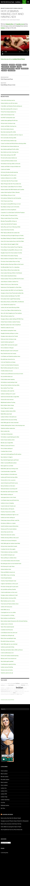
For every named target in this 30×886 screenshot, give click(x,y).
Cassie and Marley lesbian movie (9, 160)
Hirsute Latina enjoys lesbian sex (9, 157)
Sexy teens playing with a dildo (8, 132)
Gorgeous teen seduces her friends (9, 336)
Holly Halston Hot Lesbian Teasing (9, 255)
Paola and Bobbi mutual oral (8, 572)
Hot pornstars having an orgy (8, 123)
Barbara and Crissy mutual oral (8, 658)
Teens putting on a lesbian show (8, 557)
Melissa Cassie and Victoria (7, 445)
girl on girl (19, 691)
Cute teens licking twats (7, 434)
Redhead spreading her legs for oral (9, 514)
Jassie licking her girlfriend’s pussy (9, 483)
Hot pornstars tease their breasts (9, 546)
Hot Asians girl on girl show (7, 566)
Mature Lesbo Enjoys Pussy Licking (9, 218)
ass (13, 689)
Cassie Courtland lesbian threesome (10, 365)
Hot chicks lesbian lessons (7, 129)
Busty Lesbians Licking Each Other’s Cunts (11, 258)
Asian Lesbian (4, 770)
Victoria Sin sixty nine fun (7, 399)
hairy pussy (22, 689)
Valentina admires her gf (7, 672)
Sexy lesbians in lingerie (6, 457)
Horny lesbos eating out (7, 448)
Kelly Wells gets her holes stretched (9, 422)
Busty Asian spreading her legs (8, 638)
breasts (17, 692)
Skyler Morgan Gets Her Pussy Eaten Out (11, 183)
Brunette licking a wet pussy (8, 641)
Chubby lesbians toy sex (7, 370)
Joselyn (10, 689)
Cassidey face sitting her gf (7, 635)
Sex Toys (3, 808)
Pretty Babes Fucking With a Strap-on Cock (11, 250)
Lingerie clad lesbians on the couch (9, 583)
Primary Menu (28, 2)
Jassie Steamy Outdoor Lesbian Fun (9, 281)
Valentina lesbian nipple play (8, 428)
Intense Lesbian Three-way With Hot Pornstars (12, 278)
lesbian (19, 66)
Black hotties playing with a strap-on (10, 368)
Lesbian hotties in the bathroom (8, 416)
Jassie (20, 692)
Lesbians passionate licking (7, 647)
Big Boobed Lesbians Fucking (8, 402)
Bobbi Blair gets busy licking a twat (9, 468)
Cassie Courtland (4, 683)
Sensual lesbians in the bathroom (9, 474)
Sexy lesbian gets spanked (7, 661)
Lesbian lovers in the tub (7, 624)
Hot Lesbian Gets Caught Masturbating (10, 298)
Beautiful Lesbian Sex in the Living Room (11, 324)
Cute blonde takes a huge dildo (8, 471)
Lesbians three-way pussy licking (9, 419)
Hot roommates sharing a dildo (8, 137)
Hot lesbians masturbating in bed (9, 382)
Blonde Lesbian (4, 776)
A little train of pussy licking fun (9, 540)
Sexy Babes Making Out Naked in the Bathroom (12, 238)
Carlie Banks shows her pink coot (9, 632)
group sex (16, 685)
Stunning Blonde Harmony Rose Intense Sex (11, 829)
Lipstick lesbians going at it (7, 342)
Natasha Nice (25, 68)
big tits (9, 683)
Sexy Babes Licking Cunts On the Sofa (10, 206)
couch (14, 688)
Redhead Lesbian (5, 805)
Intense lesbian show (6, 569)
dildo (14, 692)
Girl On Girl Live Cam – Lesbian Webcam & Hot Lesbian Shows (11, 2)
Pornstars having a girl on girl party (9, 586)
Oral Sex (20, 8)
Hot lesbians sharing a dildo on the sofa (10, 163)
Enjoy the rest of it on (13, 59)
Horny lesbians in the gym (7, 347)
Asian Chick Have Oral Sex (7, 229)
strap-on (23, 691)
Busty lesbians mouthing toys (8, 618)
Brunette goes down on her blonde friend (11, 563)
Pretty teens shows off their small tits (10, 520)
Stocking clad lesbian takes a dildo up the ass (12, 649)
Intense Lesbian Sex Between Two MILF (10, 296)
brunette (18, 64)
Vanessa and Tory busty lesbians (9, 529)
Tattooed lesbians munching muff (9, 488)
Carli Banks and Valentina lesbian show (10, 356)
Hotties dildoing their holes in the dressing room (13, 425)
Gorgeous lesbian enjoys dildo (8, 411)
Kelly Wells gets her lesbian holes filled (10, 543)
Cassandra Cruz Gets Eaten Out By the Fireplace (13, 212)
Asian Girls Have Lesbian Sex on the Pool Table (12, 241)
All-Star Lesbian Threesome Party (9, 215)
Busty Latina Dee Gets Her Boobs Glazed (11, 818)
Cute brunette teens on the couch (9, 592)
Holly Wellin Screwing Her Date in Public (11, 826)
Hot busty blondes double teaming (9, 172)
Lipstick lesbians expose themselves (9, 526)
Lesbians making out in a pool (8, 393)
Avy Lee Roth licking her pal (7, 555)
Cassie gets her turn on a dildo (8, 612)
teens (8, 692)
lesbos (18, 68)
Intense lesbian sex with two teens (9, 103)
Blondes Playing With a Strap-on (9, 221)
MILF (18, 694)
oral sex (4, 70)
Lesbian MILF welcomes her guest (9, 344)
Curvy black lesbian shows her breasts (10, 560)
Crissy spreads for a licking (7, 615)
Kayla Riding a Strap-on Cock (8, 84)
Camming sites (4, 852)
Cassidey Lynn (5, 66)
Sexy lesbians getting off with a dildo (10, 149)
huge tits (13, 66)
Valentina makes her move (7, 327)
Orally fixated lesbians (6, 578)
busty (24, 64)
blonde (23, 685)
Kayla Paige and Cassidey (7, 408)
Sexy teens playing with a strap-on (9, 109)
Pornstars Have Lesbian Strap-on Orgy (10, 261)
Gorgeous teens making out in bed (9, 595)
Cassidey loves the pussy (7, 629)
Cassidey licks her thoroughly (8, 549)
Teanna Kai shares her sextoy (8, 534)
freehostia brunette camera (5, 699)
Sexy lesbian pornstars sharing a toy (9, 152)
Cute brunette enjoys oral (7, 652)
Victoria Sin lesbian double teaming (9, 655)
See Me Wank (12, 699)
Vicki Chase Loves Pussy (7, 78)
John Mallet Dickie (15, 19)
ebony (23, 692)
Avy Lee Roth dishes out (6, 376)
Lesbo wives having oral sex (7, 114)
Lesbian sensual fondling (7, 667)
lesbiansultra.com (5, 689)
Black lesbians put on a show (8, 601)
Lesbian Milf (4, 793)
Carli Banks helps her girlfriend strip (10, 500)
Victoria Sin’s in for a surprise (8, 480)
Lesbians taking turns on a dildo (8, 178)
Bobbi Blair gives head (6, 414)
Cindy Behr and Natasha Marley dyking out (11, 106)
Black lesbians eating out (7, 494)
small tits (25, 688)
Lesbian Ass (4, 788)
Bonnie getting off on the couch (8, 175)
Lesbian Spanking (5, 799)
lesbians (3, 685)
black (18, 689)
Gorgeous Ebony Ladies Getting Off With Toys (12, 319)
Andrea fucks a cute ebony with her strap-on (12, 134)
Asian (28, 691)
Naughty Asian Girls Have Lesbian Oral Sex (11, 252)
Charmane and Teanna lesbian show (9, 603)
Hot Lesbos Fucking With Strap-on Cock (11, 204)
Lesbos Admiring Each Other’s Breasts (10, 192)
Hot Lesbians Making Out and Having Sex (11, 198)
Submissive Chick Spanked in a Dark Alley (11, 287)
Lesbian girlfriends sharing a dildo (9, 477)
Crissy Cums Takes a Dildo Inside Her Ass (11, 310)
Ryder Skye (12, 691)
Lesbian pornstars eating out (8, 517)
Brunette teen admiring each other (9, 491)
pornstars (11, 685)
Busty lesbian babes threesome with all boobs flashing (14, 621)
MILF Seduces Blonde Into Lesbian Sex (10, 232)
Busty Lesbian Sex (5, 431)
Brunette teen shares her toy (8, 359)
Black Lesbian (4, 773)
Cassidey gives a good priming (8, 664)
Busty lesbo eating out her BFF (8, 155)
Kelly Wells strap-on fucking (8, 575)
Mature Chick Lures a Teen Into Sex (9, 284)
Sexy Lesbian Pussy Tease (7, 388)
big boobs (12, 64)
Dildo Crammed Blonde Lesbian (9, 462)
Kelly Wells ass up (5, 609)
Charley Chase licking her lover (8, 580)
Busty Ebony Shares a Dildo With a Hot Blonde (12, 301)
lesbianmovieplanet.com (8, 68)
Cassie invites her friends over (8, 506)
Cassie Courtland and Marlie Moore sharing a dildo (13, 143)
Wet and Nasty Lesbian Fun (7, 316)
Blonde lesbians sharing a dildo (8, 598)
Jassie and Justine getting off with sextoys (11, 454)
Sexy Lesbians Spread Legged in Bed (9, 244)
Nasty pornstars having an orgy (8, 339)
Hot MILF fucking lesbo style (8, 117)
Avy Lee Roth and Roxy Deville (8, 589)
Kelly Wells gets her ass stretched (9, 644)
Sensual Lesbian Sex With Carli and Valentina (12, 290)
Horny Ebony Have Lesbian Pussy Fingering (11, 247)
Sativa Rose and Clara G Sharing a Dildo (10, 227)
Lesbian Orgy (4, 796)
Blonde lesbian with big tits (7, 508)
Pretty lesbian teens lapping (7, 379)
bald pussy (4, 64)
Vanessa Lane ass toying (6, 670)
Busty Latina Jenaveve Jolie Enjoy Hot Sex (11, 823)
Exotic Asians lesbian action (8, 439)
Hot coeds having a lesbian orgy (8, 140)
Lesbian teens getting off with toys (9, 120)
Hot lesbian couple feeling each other (10, 437)
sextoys (2, 688)
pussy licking (11, 70)
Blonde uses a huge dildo (7, 442)
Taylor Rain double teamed (7, 626)
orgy (26, 691)
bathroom (11, 692)
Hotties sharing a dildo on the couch (10, 537)
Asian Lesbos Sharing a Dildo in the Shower (11, 273)
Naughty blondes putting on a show (9, 333)
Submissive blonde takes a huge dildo (10, 396)
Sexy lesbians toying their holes (8, 330)
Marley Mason (3, 692)
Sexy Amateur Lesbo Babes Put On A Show (11, 186)
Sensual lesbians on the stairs (8, 485)
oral (16, 691)
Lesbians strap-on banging (7, 503)
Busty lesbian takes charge (7, 405)
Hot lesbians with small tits (7, 391)
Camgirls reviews (7, 814)
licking (20, 694)
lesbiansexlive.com (5, 691)
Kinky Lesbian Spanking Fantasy (8, 275)
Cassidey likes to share (6, 451)
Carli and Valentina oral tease (8, 362)
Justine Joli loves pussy (6, 606)
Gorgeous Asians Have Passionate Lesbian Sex (12, 293)
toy (20, 683)
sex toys (6, 685)
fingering (27, 685)
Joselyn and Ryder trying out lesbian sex (10, 166)
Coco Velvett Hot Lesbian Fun (8, 304)
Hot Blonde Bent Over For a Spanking (10, 267)
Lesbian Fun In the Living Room (8, 209)
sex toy (19, 685)
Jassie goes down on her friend (8, 497)
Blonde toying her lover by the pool (9, 350)
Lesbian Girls (4, 791)
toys (5, 688)
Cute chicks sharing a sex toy (8, 100)
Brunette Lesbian (5, 8)
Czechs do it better (5, 169)
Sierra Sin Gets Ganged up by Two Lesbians (11, 313)
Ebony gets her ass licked (7, 465)
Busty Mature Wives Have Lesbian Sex (10, 270)
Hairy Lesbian (4, 785)
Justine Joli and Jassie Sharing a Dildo (10, 307)
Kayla (15, 694)
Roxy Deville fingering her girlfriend (10, 460)
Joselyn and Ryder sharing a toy (8, 126)
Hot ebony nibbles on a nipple (8, 523)
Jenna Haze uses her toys (7, 532)
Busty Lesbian (14, 8)
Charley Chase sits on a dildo (8, 511)
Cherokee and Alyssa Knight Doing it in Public (12, 235)
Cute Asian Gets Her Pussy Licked (9, 180)
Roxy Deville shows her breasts (8, 353)
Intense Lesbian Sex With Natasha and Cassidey (12, 189)
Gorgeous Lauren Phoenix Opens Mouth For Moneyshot (14, 821)
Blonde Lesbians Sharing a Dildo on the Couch (12, 264)
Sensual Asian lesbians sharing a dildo (10, 385)
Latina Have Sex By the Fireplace (9, 224)
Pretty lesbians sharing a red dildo (9, 552)
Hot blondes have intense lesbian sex (10, 146)
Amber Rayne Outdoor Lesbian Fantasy (10, 321)
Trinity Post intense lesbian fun (8, 111)
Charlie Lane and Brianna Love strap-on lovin (12, 373)
